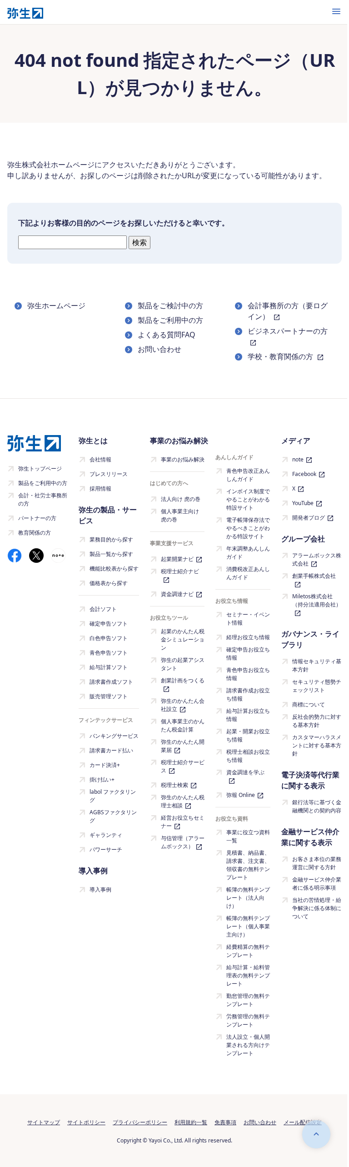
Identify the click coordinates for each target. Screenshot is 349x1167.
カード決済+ (105, 765)
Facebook (304, 474)
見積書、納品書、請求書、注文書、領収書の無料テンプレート (248, 865)
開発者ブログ (308, 517)
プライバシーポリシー (140, 1122)
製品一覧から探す (111, 554)
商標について (308, 704)
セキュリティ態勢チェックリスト (316, 686)
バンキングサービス (114, 736)
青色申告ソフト (109, 652)
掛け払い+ (102, 779)
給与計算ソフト (109, 667)
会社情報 (100, 459)
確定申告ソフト (109, 623)
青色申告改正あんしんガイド (248, 475)
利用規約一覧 (190, 1122)
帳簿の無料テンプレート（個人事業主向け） (248, 926)
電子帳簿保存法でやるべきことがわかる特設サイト (248, 528)
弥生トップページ (40, 468)
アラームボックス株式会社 (316, 559)
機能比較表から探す (114, 568)
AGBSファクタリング (113, 816)
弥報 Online (240, 795)
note (298, 459)
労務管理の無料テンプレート (248, 1020)
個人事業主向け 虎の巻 (180, 515)
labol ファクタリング (113, 796)
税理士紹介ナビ (180, 571)
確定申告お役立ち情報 (248, 653)
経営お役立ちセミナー (182, 822)
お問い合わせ (159, 349)
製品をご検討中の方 (170, 306)
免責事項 (225, 1122)
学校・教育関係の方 (281, 356)
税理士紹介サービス (182, 766)
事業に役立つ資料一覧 (248, 836)
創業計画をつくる (182, 680)
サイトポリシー (86, 1122)
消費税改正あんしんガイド (248, 573)
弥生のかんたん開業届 (182, 746)
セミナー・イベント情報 (248, 618)
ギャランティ (106, 835)
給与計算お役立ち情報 (248, 715)
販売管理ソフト (109, 696)
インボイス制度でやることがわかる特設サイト (248, 499)
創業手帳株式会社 (314, 576)
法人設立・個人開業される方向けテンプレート (248, 1045)
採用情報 (100, 488)
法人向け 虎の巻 (180, 499)
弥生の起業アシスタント (182, 664)
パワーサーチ (106, 849)
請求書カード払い (111, 750)
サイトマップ (43, 1122)
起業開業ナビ (177, 559)
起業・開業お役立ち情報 (248, 735)
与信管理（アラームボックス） (182, 842)
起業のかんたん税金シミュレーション (182, 639)
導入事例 (100, 889)
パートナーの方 (37, 518)
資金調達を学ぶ (245, 772)
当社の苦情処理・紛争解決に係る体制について (316, 908)
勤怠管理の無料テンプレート (248, 1000)
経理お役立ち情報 (248, 637)
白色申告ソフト (109, 638)
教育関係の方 (34, 532)
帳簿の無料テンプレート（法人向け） (248, 898)
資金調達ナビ (177, 594)
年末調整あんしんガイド (248, 553)
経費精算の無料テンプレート (248, 951)
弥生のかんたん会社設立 (182, 705)
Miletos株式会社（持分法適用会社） (316, 600)
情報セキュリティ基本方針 (316, 665)
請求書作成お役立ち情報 (248, 694)
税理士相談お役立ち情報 (248, 756)
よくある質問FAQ (166, 335)
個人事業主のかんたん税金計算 (182, 725)
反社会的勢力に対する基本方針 (316, 721)
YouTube (303, 503)
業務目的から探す (111, 539)
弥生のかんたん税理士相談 (182, 801)
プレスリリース (109, 474)
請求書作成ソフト (111, 682)
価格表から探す (109, 583)
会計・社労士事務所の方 (42, 499)
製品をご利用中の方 (170, 320)
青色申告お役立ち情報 (248, 674)
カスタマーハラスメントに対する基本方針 (316, 745)
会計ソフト (103, 609)
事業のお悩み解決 (182, 459)
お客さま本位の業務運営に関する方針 (316, 863)
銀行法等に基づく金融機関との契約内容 (316, 806)
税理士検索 (174, 785)
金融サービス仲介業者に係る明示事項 (316, 884)
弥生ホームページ (56, 306)
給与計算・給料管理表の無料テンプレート (248, 975)
